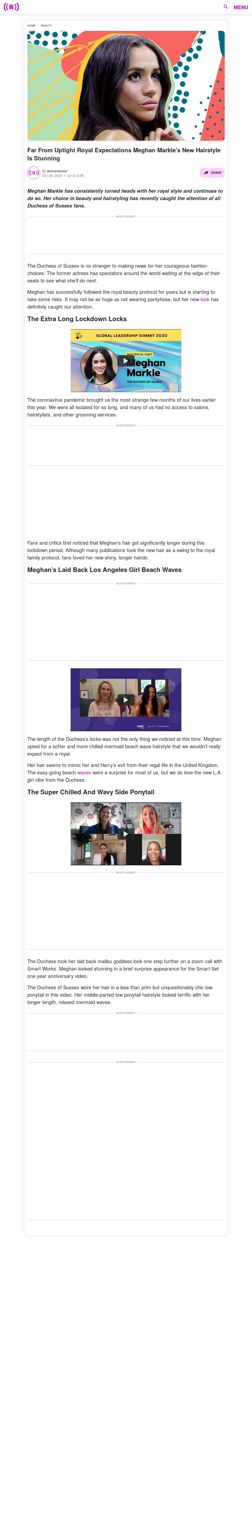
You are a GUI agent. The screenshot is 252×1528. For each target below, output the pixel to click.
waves (84, 772)
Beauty (46, 25)
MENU (241, 7)
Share (216, 173)
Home (31, 25)
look (205, 299)
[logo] (11, 7)
